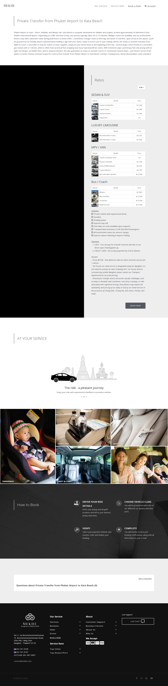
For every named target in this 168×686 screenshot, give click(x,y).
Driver (53, 633)
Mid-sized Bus (104, 196)
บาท (141, 87)
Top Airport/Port (59, 653)
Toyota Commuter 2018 (107, 158)
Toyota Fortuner (105, 114)
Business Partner (94, 626)
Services (54, 622)
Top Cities (55, 649)
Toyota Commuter (105, 162)
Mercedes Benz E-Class (107, 136)
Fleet (52, 629)
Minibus (102, 192)
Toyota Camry (104, 109)
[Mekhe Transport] (30, 616)
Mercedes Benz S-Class (107, 140)
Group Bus (103, 201)
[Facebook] (137, 678)
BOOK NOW (135, 305)
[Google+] (146, 678)
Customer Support (95, 622)
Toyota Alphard (104, 170)
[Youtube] (151, 678)
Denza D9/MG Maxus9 (107, 166)
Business (54, 626)
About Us (90, 629)
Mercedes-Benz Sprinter (107, 174)
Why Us (89, 633)
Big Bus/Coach (104, 205)
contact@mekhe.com (22, 661)
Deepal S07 (103, 118)
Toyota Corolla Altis (106, 105)
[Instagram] (141, 678)
